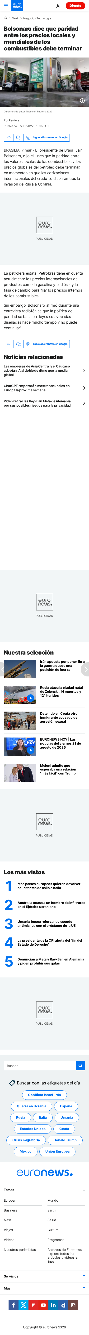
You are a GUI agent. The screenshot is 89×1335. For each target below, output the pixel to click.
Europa (9, 1200)
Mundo (52, 1200)
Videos (9, 1240)
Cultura (53, 1230)
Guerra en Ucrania (31, 1106)
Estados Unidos (33, 1129)
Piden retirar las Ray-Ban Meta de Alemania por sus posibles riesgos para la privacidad (37, 403)
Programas (55, 1240)
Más (7, 1288)
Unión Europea (57, 1151)
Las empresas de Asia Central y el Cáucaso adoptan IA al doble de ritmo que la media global (37, 370)
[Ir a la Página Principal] (17, 5)
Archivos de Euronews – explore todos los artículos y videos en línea (65, 1255)
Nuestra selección (29, 652)
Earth (51, 1210)
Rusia (20, 1117)
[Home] (5, 18)
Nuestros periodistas (20, 1250)
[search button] (80, 1065)
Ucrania (67, 1117)
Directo (75, 6)
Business (10, 1210)
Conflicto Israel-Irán (44, 1095)
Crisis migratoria (26, 1140)
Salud (51, 1220)
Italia (43, 1117)
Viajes (8, 1230)
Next (15, 18)
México (26, 1151)
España (66, 1106)
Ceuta (64, 1129)
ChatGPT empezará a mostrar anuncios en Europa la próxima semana (37, 388)
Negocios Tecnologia (37, 18)
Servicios (11, 1276)
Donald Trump (65, 1140)
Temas (9, 1190)
